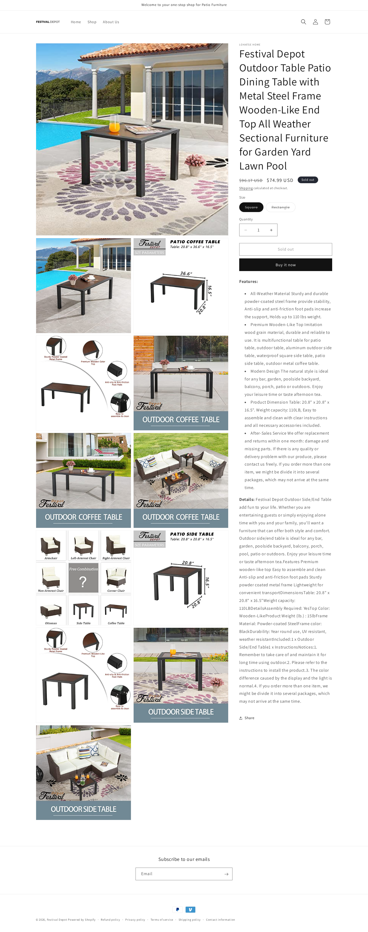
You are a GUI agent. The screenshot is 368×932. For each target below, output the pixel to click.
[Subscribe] (226, 874)
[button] (304, 22)
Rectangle (284, 208)
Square (254, 208)
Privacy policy (135, 919)
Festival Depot (57, 919)
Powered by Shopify (82, 919)
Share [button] (250, 718)
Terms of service (162, 919)
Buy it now (286, 264)
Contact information (220, 919)
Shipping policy (190, 919)
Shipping (246, 188)
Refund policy (110, 919)
